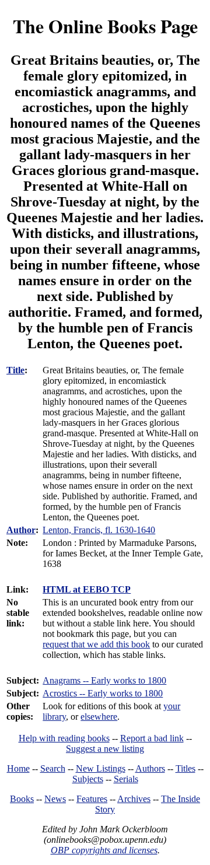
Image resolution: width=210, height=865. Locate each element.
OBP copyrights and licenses (104, 850)
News (55, 799)
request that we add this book (96, 644)
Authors (150, 768)
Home (18, 768)
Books (22, 799)
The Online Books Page (105, 26)
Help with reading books (64, 738)
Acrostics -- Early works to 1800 (103, 693)
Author (21, 530)
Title (15, 370)
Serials (126, 779)
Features (91, 799)
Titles (185, 768)
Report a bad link (152, 738)
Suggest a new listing (105, 749)
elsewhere (98, 717)
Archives (133, 799)
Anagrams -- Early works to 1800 (104, 680)
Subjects (87, 779)
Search (52, 768)
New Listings (100, 768)
